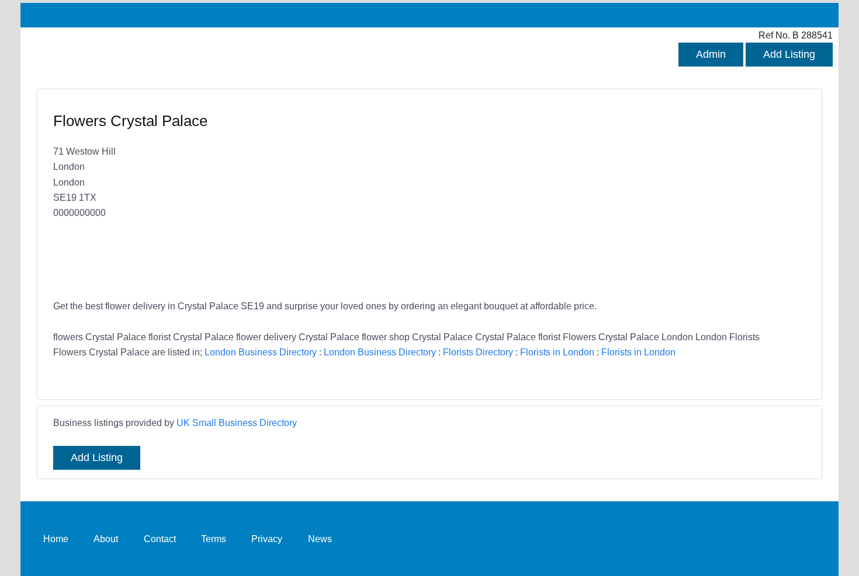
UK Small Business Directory (236, 422)
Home (55, 538)
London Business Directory (261, 352)
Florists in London (557, 352)
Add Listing (789, 54)
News (320, 538)
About (105, 538)
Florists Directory (478, 352)
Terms (213, 538)
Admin (711, 54)
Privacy (266, 538)
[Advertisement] (612, 195)
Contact (160, 538)
